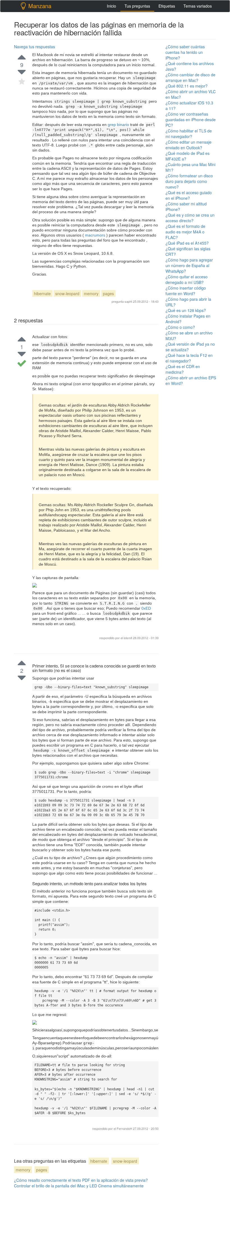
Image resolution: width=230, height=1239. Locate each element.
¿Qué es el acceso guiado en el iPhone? (188, 195)
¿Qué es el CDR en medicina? (182, 369)
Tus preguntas (137, 6)
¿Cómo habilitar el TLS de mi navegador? (188, 133)
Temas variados (197, 6)
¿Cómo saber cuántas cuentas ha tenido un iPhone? (185, 52)
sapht (128, 301)
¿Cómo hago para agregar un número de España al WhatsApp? (189, 265)
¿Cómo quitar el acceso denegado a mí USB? (186, 279)
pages (108, 293)
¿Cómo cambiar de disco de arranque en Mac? (190, 77)
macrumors (95, 235)
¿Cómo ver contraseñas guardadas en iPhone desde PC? (190, 119)
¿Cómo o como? (180, 327)
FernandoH (125, 1128)
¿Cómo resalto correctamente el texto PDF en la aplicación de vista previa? (81, 1180)
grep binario (119, 124)
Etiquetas (166, 6)
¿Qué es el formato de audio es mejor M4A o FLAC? (185, 231)
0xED (146, 608)
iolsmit (128, 637)
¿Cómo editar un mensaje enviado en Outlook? (188, 144)
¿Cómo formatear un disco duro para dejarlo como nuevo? (189, 181)
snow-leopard (67, 293)
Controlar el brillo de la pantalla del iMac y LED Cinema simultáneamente (79, 1185)
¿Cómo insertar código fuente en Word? (185, 290)
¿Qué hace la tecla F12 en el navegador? (189, 358)
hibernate (42, 293)
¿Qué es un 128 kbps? (185, 310)
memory (91, 293)
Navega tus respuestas (34, 46)
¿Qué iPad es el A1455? (187, 243)
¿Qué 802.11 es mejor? (186, 86)
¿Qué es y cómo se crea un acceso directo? (190, 217)
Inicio (111, 6)
